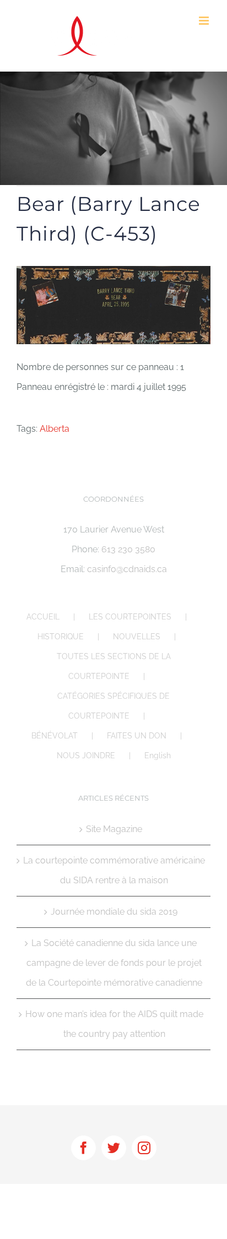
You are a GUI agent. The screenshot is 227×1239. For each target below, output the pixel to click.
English (157, 755)
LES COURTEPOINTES (130, 616)
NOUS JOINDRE (86, 755)
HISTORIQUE (60, 636)
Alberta (54, 428)
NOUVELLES (136, 636)
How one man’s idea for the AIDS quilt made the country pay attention (114, 1024)
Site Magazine (114, 829)
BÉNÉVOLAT (54, 735)
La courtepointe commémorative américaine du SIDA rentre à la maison (114, 870)
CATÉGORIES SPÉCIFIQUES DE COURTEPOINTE (113, 706)
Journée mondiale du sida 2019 (114, 911)
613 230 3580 (128, 549)
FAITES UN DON (136, 735)
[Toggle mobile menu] (204, 20)
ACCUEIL (43, 616)
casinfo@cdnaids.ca (127, 569)
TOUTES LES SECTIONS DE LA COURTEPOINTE (114, 666)
